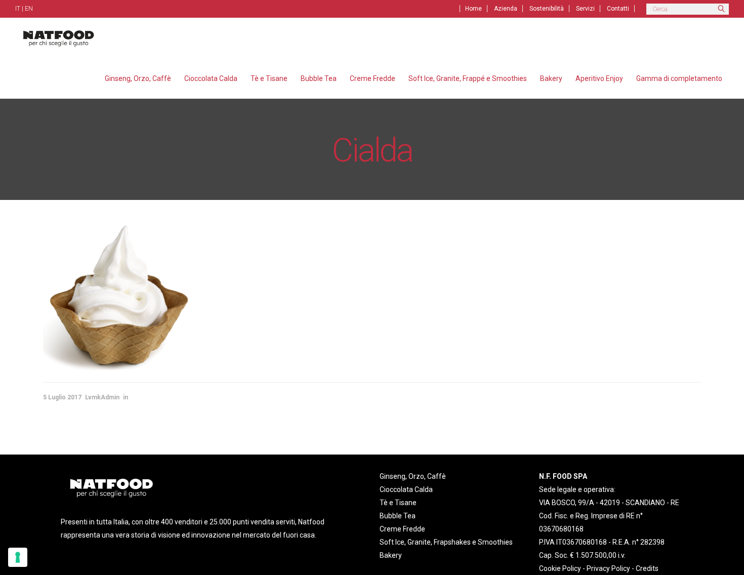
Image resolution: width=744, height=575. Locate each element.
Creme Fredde (402, 529)
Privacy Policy (608, 568)
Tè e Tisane (398, 503)
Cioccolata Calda (406, 489)
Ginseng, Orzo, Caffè (413, 476)
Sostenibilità (546, 8)
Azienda (505, 8)
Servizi (585, 8)
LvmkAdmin (102, 397)
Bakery (391, 555)
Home (473, 8)
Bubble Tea (398, 516)
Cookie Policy (560, 568)
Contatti (618, 8)
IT (17, 8)
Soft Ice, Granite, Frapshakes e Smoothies (446, 542)
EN (29, 8)
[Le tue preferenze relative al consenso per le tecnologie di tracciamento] (17, 557)
